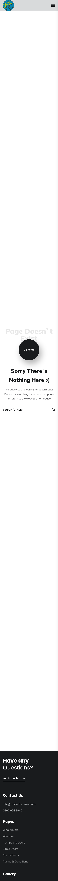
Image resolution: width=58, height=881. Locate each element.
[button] (14, 778)
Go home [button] (29, 349)
